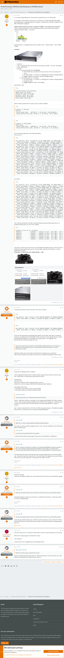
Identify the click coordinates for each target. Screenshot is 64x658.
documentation (59, 364)
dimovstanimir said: (20, 550)
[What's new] (62, 2)
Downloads (36, 618)
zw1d (3, 9)
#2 (62, 307)
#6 (62, 472)
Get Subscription (37, 612)
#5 (62, 441)
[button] (2, 2)
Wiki (34, 615)
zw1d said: (18, 420)
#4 (62, 417)
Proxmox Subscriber (7, 425)
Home (35, 609)
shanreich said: (19, 394)
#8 (62, 511)
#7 (62, 486)
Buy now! (5, 643)
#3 (62, 369)
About (34, 625)
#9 (62, 530)
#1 (62, 15)
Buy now (47, 364)
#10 (62, 547)
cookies (15, 650)
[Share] (60, 15)
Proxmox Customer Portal (40, 622)
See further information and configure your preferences (18, 655)
